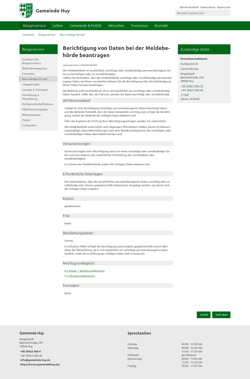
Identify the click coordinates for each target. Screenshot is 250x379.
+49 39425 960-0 (30, 351)
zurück (204, 314)
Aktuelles (116, 25)
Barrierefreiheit (189, 7)
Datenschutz (207, 7)
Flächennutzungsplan (35, 109)
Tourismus (139, 25)
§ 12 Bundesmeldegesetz (79, 275)
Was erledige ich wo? (72, 34)
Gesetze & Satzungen (35, 89)
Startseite (28, 34)
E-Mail (184, 94)
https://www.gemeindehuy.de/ (40, 364)
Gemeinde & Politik (86, 25)
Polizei (26, 120)
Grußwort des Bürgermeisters (31, 60)
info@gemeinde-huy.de (35, 360)
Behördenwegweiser (34, 68)
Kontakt (161, 25)
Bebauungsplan (31, 114)
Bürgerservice (34, 25)
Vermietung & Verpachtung (30, 96)
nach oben (221, 314)
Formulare (28, 73)
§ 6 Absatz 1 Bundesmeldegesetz (84, 270)
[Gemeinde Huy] (71, 348)
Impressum (223, 7)
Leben (58, 25)
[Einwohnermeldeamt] (204, 79)
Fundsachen (29, 125)
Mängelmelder (31, 84)
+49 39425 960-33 (191, 85)
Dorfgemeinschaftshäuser (37, 104)
